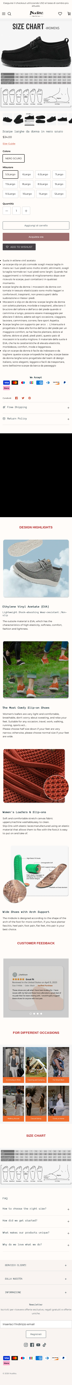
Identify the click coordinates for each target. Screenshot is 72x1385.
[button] (30, 1013)
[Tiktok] (44, 1345)
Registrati (36, 1334)
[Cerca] (11, 13)
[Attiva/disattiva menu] (3, 13)
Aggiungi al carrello (36, 225)
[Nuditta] (36, 14)
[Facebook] (32, 1345)
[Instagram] (26, 1345)
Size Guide (9, 143)
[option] (36, 66)
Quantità (8, 203)
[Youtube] (38, 1345)
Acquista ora (36, 236)
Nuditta (13, 1373)
